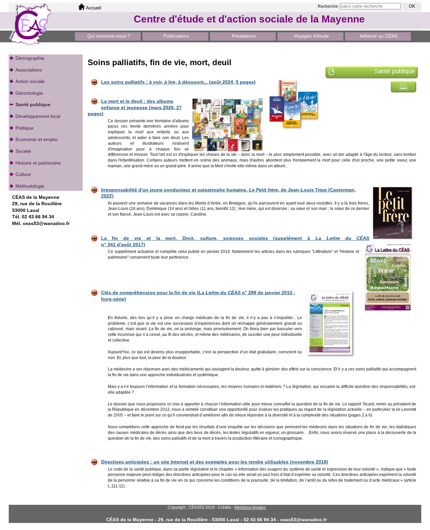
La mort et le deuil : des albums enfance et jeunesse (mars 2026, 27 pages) (135, 107)
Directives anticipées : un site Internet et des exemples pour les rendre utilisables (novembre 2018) (214, 462)
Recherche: (329, 6)
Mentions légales (250, 507)
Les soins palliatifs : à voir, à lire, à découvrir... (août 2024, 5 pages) (178, 82)
